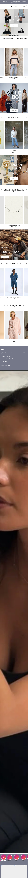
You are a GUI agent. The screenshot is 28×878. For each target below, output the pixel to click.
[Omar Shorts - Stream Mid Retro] (14, 282)
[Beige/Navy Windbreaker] (14, 62)
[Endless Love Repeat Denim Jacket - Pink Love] (14, 325)
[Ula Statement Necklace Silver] (14, 210)
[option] (14, 22)
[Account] (23, 6)
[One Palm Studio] (14, 6)
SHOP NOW (14, 110)
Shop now (14, 31)
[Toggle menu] (1, 6)
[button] (10, 34)
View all (14, 119)
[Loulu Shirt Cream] (14, 135)
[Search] (4, 6)
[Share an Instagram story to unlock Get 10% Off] (3, 857)
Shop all (14, 178)
